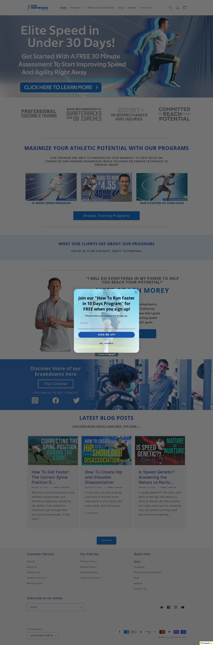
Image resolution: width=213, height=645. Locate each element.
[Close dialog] (136, 292)
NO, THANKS (106, 343)
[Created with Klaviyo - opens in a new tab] (106, 354)
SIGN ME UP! (106, 334)
